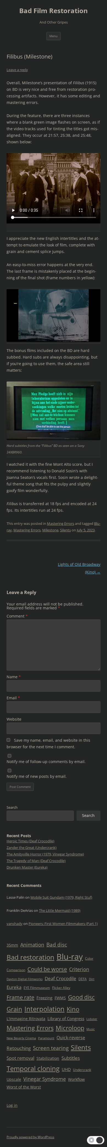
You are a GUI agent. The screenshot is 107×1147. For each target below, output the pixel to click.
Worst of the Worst (24, 1087)
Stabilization (47, 1058)
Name (14, 676)
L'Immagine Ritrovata (26, 1018)
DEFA (82, 979)
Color (89, 958)
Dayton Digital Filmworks (25, 979)
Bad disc (56, 944)
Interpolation (44, 1008)
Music (90, 1029)
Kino (73, 1009)
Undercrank (82, 1069)
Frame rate (20, 997)
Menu (53, 36)
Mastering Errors (60, 523)
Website (14, 719)
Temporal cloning (33, 1068)
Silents (65, 530)
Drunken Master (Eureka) (27, 867)
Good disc (81, 997)
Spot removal (20, 1058)
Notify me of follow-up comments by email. (46, 761)
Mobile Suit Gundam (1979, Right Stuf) (61, 897)
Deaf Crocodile (60, 978)
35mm (12, 945)
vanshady (14, 923)
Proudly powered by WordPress (30, 1137)
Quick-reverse (71, 1038)
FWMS (60, 997)
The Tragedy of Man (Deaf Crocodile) (36, 860)
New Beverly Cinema (21, 1038)
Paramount (46, 1038)
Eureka (14, 987)
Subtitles (70, 1058)
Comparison (16, 970)
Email (13, 697)
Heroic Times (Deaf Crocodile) (30, 841)
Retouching (19, 1048)
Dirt (91, 979)
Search (12, 807)
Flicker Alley (61, 987)
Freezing (44, 997)
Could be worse (47, 969)
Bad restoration (30, 957)
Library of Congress (65, 1018)
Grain (14, 1009)
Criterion (79, 969)
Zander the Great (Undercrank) (32, 847)
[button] (95, 1140)
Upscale (14, 1079)
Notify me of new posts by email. (37, 776)
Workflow (76, 1079)
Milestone (50, 530)
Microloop (70, 1028)
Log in (12, 1105)
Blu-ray (70, 956)
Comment (17, 616)
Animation (32, 944)
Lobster (91, 1019)
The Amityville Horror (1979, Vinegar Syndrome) (45, 854)
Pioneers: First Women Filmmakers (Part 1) (63, 923)
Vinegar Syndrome (44, 1079)
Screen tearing (51, 1048)
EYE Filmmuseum (37, 987)
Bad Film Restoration (53, 11)
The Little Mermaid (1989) (59, 910)
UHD (66, 1069)
